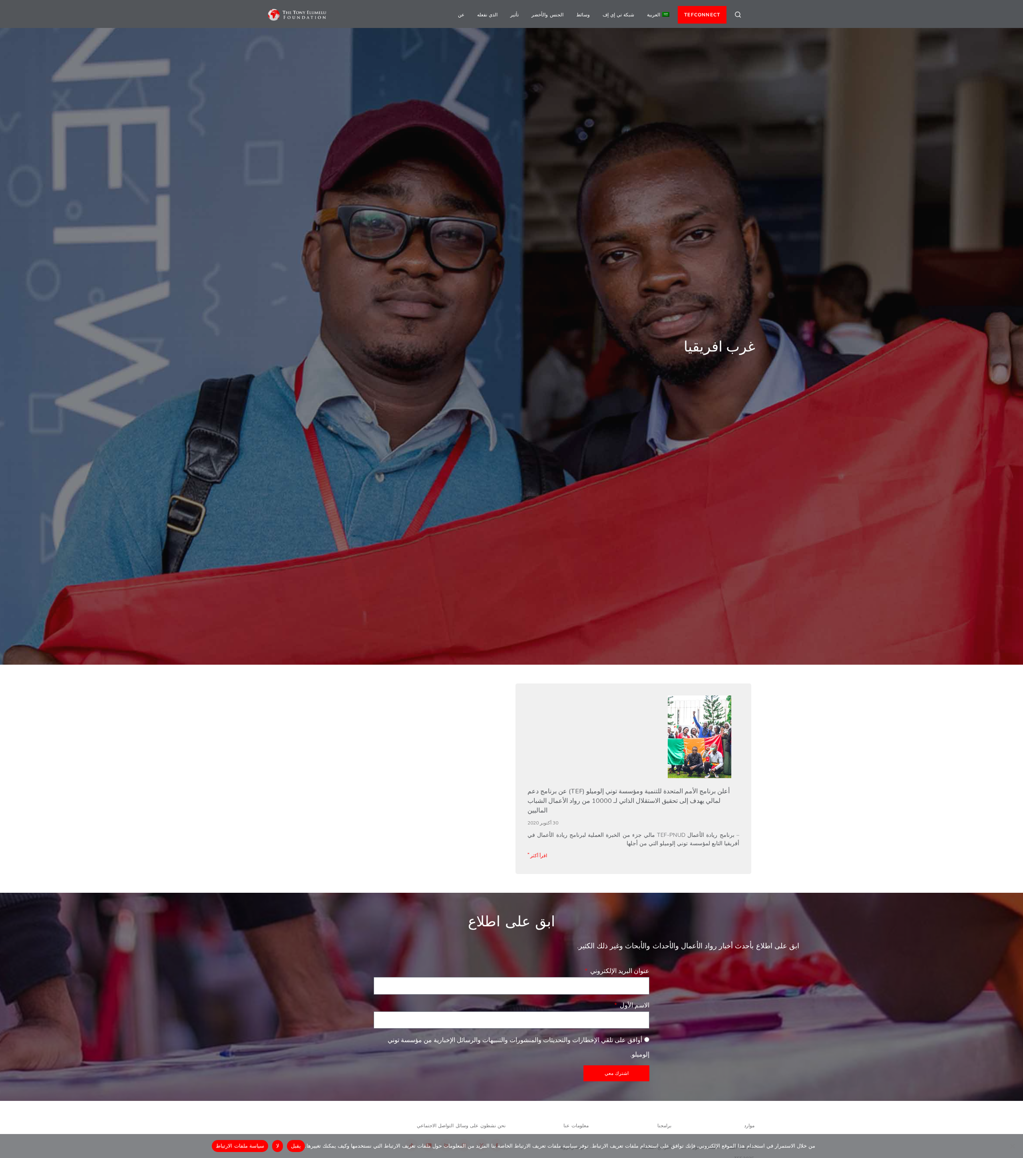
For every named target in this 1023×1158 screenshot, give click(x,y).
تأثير (514, 15)
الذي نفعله (487, 15)
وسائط (583, 15)
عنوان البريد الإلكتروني (619, 971)
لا (277, 1145)
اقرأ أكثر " (537, 855)
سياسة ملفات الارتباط (240, 1145)
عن (461, 15)
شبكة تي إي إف (619, 15)
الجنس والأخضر (547, 15)
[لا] (1013, 1146)
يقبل (296, 1145)
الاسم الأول (633, 1005)
